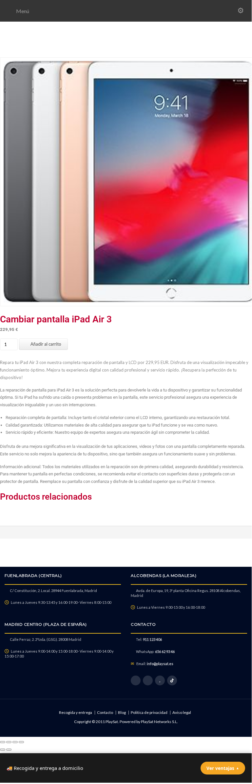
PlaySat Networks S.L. (159, 721)
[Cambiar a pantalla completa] (8, 742)
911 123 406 (152, 639)
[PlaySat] (125, 49)
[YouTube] (160, 680)
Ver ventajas (222, 768)
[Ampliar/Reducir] (2, 742)
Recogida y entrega (75, 712)
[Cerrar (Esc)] (21, 742)
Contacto (105, 712)
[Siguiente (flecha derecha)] (8, 750)
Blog (122, 712)
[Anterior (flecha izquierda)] (2, 750)
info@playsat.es (160, 663)
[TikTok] (172, 680)
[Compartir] (15, 742)
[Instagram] (148, 680)
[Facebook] (136, 680)
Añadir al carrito (45, 344)
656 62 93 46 (165, 651)
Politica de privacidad (149, 712)
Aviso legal (181, 712)
